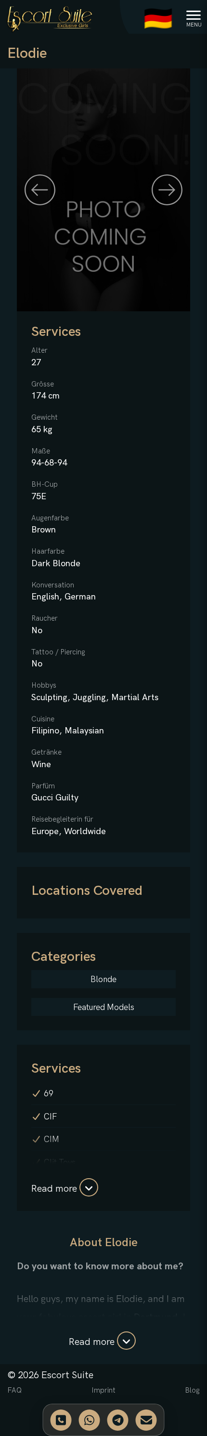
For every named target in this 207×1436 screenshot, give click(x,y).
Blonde (103, 979)
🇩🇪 (158, 19)
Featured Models (103, 1007)
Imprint (103, 1390)
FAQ (14, 1390)
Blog (192, 1390)
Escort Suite (67, 1375)
